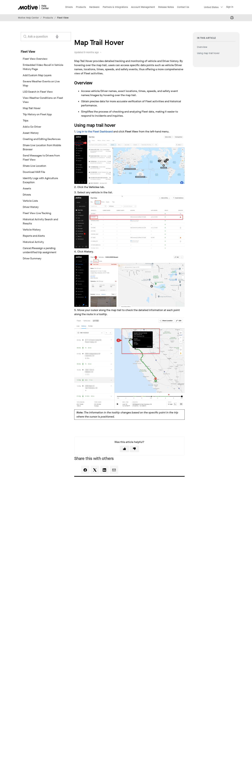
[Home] (33, 7)
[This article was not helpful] (134, 449)
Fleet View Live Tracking (37, 213)
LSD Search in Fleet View (38, 91)
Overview (202, 47)
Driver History (31, 207)
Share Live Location (34, 166)
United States (211, 7)
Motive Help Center (28, 17)
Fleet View (63, 17)
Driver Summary (32, 258)
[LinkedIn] (104, 470)
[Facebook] (85, 470)
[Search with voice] (57, 36)
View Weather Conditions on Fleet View (43, 100)
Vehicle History (32, 229)
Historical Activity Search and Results (40, 221)
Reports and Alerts (34, 236)
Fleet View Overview (35, 59)
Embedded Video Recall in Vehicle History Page (43, 67)
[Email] (114, 470)
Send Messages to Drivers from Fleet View (41, 157)
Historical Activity (33, 242)
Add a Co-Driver (32, 126)
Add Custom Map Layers (37, 75)
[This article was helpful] (124, 449)
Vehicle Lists (30, 201)
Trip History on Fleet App (37, 114)
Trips (25, 120)
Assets (27, 188)
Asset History (31, 133)
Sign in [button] (229, 7)
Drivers (27, 194)
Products (48, 17)
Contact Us (183, 7)
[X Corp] (95, 470)
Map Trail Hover (31, 108)
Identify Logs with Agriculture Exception (40, 180)
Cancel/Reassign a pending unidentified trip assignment (39, 250)
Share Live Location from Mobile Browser (42, 147)
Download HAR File (34, 172)
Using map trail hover (208, 53)
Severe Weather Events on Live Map (41, 83)
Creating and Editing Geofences (41, 139)
